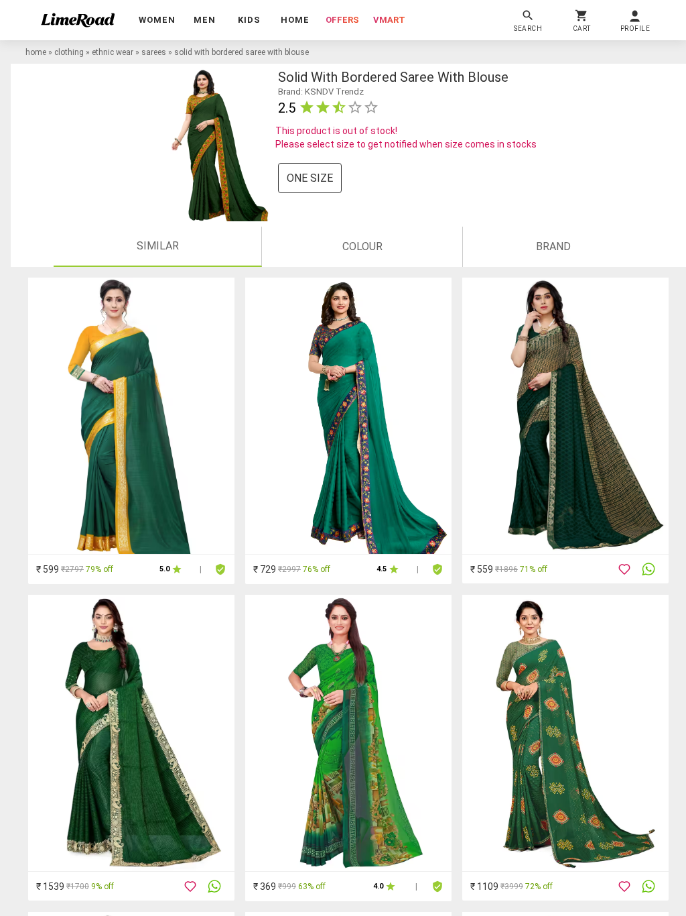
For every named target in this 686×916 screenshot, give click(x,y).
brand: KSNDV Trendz (321, 92)
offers (342, 20)
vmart (389, 20)
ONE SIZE (310, 178)
